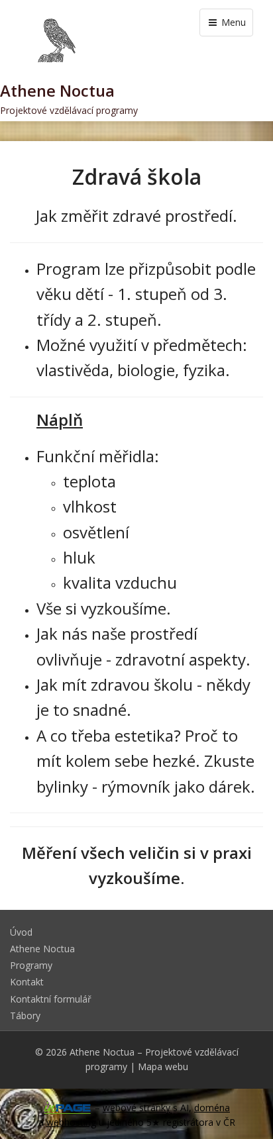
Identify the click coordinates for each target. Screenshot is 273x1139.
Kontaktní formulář (50, 999)
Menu (232, 22)
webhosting (71, 1122)
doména (212, 1107)
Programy (31, 965)
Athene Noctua (42, 948)
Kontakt (27, 981)
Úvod (21, 932)
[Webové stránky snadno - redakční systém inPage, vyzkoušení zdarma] (67, 1107)
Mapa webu (163, 1066)
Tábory (25, 1015)
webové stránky (136, 1107)
